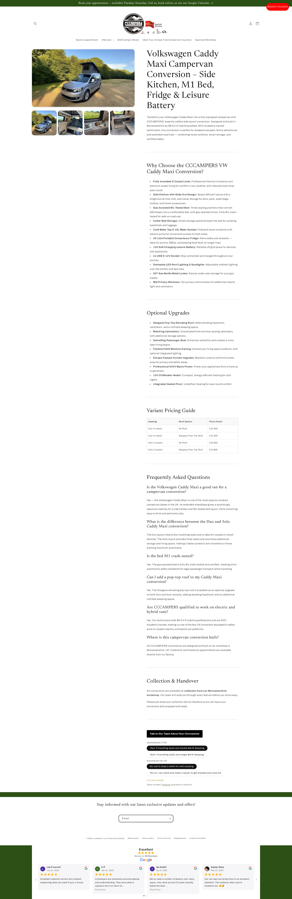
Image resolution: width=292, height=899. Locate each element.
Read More (100, 889)
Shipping (166, 785)
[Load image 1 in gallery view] (44, 123)
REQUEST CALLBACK (277, 7)
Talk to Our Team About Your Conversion (175, 733)
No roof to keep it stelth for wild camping (172, 766)
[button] (35, 23)
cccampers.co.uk (100, 838)
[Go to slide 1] (143, 895)
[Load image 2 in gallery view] (70, 123)
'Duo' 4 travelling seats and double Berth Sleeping (177, 748)
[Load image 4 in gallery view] (122, 123)
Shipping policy (180, 838)
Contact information (197, 838)
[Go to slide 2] (146, 895)
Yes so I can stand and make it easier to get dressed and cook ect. (186, 773)
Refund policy (133, 838)
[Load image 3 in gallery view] (96, 123)
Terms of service (164, 838)
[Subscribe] (169, 818)
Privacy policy (148, 838)
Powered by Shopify (116, 838)
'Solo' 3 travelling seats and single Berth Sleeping (177, 755)
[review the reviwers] (85, 869)
